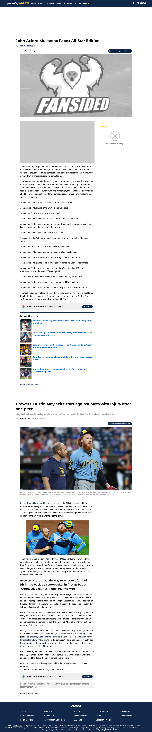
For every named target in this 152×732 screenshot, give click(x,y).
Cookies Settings (103, 720)
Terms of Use (102, 715)
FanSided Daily (27, 715)
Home (22, 384)
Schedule (50, 3)
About (23, 711)
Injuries (78, 3)
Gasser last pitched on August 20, (35, 594)
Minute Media (17, 726)
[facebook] (133, 3)
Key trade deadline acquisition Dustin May (39, 503)
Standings (61, 3)
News (33, 3)
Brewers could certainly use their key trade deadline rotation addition (50, 643)
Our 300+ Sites (102, 711)
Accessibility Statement (54, 720)
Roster (70, 3)
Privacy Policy (80, 715)
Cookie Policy (126, 715)
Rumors (41, 3)
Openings (48, 711)
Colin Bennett (25, 46)
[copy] (34, 50)
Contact (77, 711)
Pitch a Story (49, 715)
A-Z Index (78, 720)
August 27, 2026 (57, 669)
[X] (138, 3)
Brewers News (33, 384)
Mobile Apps (125, 711)
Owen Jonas (24, 418)
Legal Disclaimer (27, 720)
